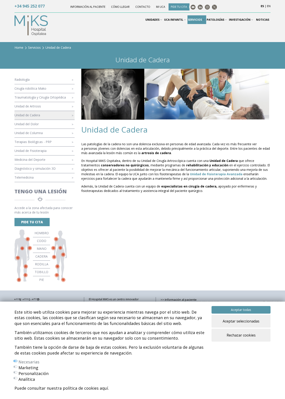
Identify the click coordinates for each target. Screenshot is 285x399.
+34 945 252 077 (29, 6)
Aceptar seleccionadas (241, 321)
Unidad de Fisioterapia (30, 151)
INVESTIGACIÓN (240, 20)
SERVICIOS (195, 20)
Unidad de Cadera (27, 115)
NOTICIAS (262, 20)
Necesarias (28, 362)
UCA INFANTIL (174, 20)
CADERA (41, 256)
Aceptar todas (241, 310)
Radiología (22, 79)
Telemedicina (24, 177)
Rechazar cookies (241, 335)
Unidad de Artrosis (27, 106)
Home (18, 47)
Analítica (26, 379)
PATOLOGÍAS (216, 20)
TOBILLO (41, 272)
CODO (41, 241)
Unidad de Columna (28, 133)
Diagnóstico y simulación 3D (35, 168)
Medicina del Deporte (29, 159)
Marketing (28, 367)
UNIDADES (152, 20)
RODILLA (41, 264)
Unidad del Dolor (26, 124)
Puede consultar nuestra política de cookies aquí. (61, 388)
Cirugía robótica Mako (30, 88)
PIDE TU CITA (32, 222)
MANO (42, 248)
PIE (41, 280)
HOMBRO (42, 233)
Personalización (33, 373)
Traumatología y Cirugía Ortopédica (40, 97)
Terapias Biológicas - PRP (33, 142)
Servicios (34, 47)
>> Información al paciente (179, 300)
